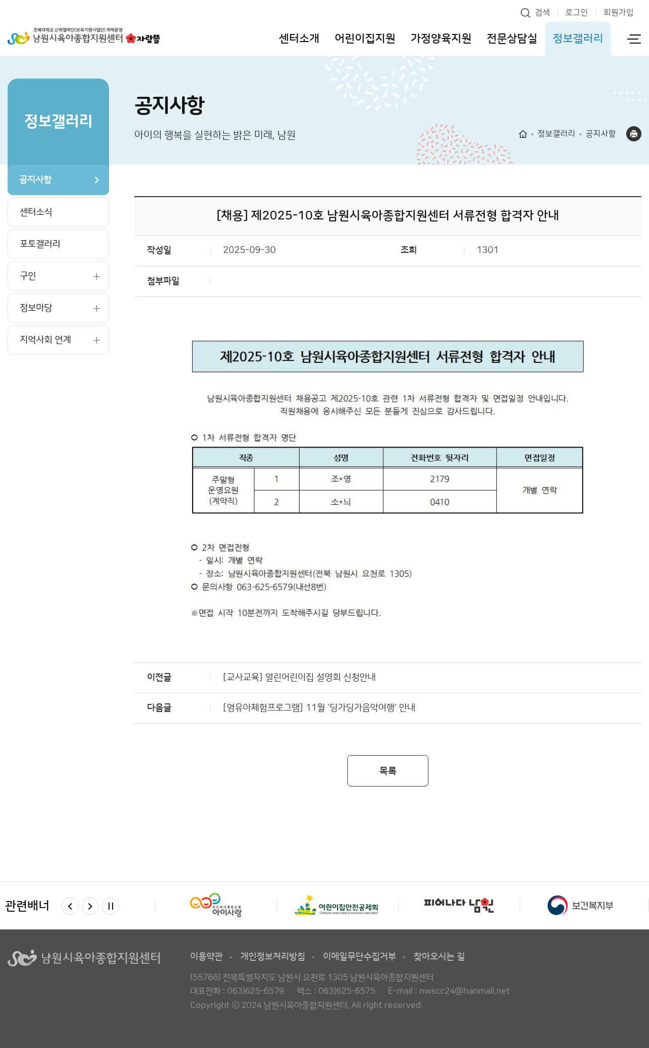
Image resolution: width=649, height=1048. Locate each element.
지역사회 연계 (45, 340)
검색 (542, 12)
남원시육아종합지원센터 (84, 36)
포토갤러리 (40, 244)
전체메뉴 (633, 39)
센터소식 (36, 212)
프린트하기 (633, 133)
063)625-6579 (255, 991)
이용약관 (206, 957)
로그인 (576, 12)
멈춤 (110, 906)
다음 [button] (90, 906)
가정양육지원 (441, 38)
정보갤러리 (578, 38)
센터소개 (299, 38)
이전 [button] (70, 906)
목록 (387, 771)
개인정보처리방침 (272, 957)
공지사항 (35, 180)
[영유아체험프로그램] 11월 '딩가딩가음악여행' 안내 (319, 708)
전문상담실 (512, 38)
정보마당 (36, 308)
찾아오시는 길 (439, 957)
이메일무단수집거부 (359, 957)
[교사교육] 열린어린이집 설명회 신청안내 (299, 677)
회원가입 (618, 12)
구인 (28, 276)
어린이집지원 (365, 38)
